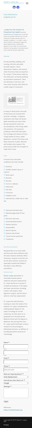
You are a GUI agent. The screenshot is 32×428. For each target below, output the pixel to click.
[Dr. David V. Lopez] (15, 2)
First (5, 349)
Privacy (6, 425)
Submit (6, 401)
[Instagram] (17, 7)
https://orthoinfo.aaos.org (13, 410)
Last (5, 355)
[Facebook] (14, 7)
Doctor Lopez (8, 276)
